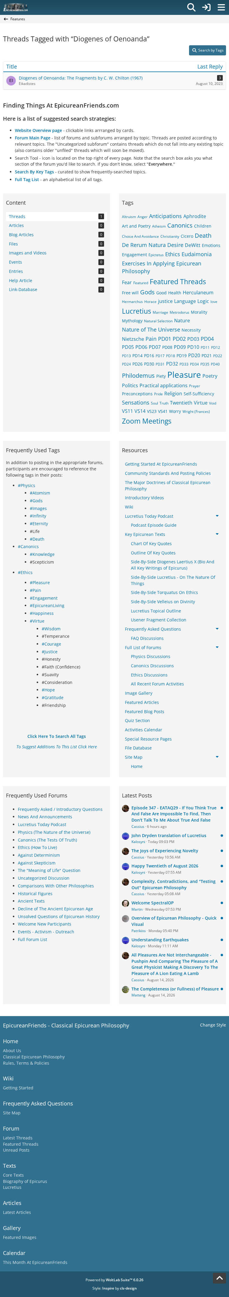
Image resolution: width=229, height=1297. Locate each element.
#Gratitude (53, 697)
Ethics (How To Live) (37, 847)
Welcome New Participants (44, 924)
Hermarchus (132, 301)
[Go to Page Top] (219, 1278)
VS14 (140, 411)
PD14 (137, 355)
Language (185, 301)
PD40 (215, 364)
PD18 (170, 355)
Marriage (160, 312)
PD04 (207, 338)
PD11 (205, 347)
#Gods (36, 500)
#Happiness (42, 613)
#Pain (35, 590)
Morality (199, 312)
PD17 (160, 355)
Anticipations (165, 216)
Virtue (201, 402)
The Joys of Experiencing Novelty (164, 850)
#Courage (51, 644)
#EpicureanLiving (47, 605)
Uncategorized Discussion (43, 878)
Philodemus (138, 375)
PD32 (172, 363)
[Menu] (221, 7)
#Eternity (39, 523)
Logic (203, 301)
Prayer (194, 385)
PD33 (184, 364)
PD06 (141, 347)
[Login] (206, 7)
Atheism (159, 226)
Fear (127, 282)
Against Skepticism (36, 863)
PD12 (215, 347)
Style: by (114, 1288)
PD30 (149, 364)
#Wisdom (51, 629)
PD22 (217, 355)
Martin (137, 909)
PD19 (182, 355)
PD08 (167, 347)
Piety (161, 376)
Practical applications (164, 385)
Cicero (187, 236)
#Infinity (38, 516)
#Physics (26, 485)
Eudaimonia (197, 254)
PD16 (149, 355)
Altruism (129, 216)
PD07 (155, 347)
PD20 (194, 355)
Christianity (169, 236)
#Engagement (44, 598)
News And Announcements (45, 816)
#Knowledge (42, 554)
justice (165, 301)
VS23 (152, 411)
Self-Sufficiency (199, 393)
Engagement (134, 254)
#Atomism (40, 493)
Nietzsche (133, 339)
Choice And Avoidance (140, 236)
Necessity (191, 330)
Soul (154, 403)
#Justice (50, 651)
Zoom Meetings (146, 421)
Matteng (138, 995)
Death (203, 235)
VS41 (163, 411)
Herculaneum (198, 292)
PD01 (164, 338)
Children (202, 226)
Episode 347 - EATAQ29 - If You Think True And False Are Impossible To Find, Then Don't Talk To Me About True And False (173, 814)
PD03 (193, 339)
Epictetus (156, 254)
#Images (38, 508)
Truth (164, 403)
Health (174, 293)
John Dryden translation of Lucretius (168, 835)
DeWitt (192, 245)
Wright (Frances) (196, 411)
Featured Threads (178, 281)
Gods (147, 292)
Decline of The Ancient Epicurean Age (55, 909)
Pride (158, 393)
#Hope (48, 690)
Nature (182, 320)
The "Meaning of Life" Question (49, 870)
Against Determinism (39, 855)
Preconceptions (137, 393)
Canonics (180, 225)
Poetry (209, 376)
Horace (150, 301)
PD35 (204, 364)
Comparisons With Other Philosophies (56, 886)
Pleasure (184, 374)
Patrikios (138, 930)
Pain (151, 338)
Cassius (137, 826)
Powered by (114, 1279)
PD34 (194, 364)
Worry (175, 411)
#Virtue (37, 621)
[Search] (191, 7)
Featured (140, 282)
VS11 (127, 411)
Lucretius (136, 311)
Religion (173, 393)
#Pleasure (40, 582)
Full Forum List (32, 939)
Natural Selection (158, 321)
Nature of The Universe (151, 329)
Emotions (211, 245)
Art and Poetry (136, 226)
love (214, 301)
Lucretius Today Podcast (42, 824)
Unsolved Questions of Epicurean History (59, 916)
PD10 (193, 347)
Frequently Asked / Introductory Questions (60, 809)
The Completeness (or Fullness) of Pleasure (175, 989)
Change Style (213, 1025)
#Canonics (28, 546)
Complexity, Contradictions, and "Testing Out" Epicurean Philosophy (173, 884)
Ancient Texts (31, 901)
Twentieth (181, 402)
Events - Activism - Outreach (46, 931)
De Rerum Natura (144, 244)
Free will (130, 293)
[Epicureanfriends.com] (16, 7)
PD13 (126, 355)
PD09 (180, 347)
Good (161, 293)
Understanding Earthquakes (160, 940)
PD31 (160, 364)
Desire (175, 244)
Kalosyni (138, 841)
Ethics (172, 254)
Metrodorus (179, 312)
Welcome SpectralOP (152, 903)
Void (212, 403)
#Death (37, 539)
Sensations (135, 402)
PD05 (128, 347)
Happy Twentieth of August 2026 (164, 866)
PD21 (207, 355)
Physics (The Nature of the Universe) (54, 832)
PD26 (137, 364)
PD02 (179, 338)
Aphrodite (194, 216)
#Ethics (25, 572)
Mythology (132, 321)
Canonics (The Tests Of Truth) (47, 840)
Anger (142, 216)
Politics (130, 385)
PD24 (126, 364)
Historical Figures (35, 893)
